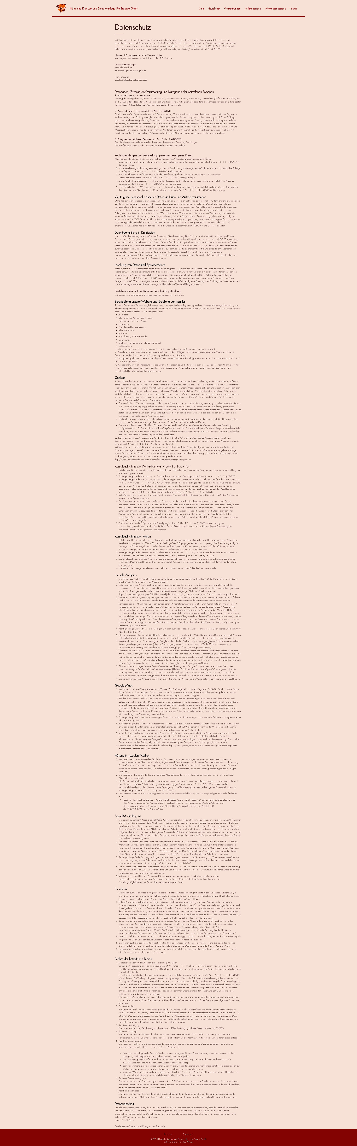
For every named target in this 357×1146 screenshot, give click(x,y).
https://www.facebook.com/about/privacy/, (144, 802)
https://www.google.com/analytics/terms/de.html (215, 641)
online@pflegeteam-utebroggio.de (130, 70)
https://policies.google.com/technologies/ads (190, 736)
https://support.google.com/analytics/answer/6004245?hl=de (185, 644)
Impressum (168, 1134)
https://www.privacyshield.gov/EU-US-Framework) (143, 594)
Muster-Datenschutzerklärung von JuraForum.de (143, 1126)
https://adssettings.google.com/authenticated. (180, 729)
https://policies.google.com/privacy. (194, 647)
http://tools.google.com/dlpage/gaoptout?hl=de (184, 663)
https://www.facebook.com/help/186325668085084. (146, 930)
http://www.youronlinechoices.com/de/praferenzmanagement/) (146, 459)
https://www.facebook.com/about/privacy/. (161, 927)
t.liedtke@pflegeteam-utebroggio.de (131, 79)
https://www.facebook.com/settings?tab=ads (197, 802)
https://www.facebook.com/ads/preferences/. (213, 933)
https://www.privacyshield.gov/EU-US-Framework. (142, 952)
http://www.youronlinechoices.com (139, 806)
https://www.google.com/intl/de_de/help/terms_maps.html (198, 732)
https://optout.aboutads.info (137, 456)
